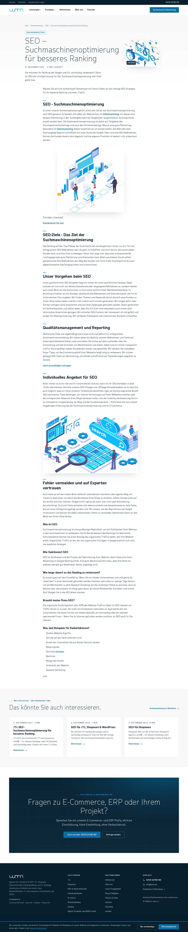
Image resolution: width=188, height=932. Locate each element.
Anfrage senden (113, 835)
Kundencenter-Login (37, 2)
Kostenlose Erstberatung (164, 10)
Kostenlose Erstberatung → (154, 889)
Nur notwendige (147, 927)
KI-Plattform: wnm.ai (151, 901)
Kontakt (91, 10)
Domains (60, 652)
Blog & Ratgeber (112, 893)
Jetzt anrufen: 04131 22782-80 (81, 835)
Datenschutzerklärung (38, 928)
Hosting (71, 907)
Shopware (72, 884)
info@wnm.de (151, 885)
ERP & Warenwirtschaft (77, 889)
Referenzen (65, 10)
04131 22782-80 (172, 2)
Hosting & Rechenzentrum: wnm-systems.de (161, 897)
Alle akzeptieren (169, 927)
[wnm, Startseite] (16, 10)
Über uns (79, 10)
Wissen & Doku (111, 898)
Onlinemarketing (36, 32)
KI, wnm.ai (72, 898)
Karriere (12, 2)
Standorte (22, 2)
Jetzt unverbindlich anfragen (57, 366)
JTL (69, 880)
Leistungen (35, 10)
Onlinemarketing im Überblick (164, 708)
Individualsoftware (75, 893)
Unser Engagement (113, 889)
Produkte (50, 10)
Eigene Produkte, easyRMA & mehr (82, 911)
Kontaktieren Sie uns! (53, 223)
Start (27, 26)
